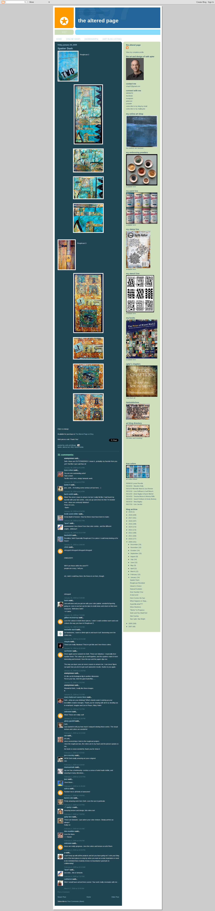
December (134, 544)
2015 (131, 524)
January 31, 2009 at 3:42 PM (74, 682)
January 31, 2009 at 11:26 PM (74, 718)
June (132, 562)
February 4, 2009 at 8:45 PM (74, 841)
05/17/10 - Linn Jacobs (134, 504)
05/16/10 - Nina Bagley (134, 502)
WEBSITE (129, 93)
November (134, 547)
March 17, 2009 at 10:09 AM (74, 888)
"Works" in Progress (137, 610)
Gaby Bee (68, 817)
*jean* (66, 523)
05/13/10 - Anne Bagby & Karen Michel (139, 494)
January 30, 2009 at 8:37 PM (74, 482)
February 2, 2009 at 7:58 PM (74, 814)
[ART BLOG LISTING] (112, 39)
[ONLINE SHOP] (73, 39)
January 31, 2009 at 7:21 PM (74, 694)
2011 (131, 536)
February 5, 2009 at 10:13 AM (74, 867)
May (132, 565)
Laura (66, 600)
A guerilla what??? (136, 604)
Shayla (67, 642)
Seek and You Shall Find (138, 613)
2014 (131, 527)
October (133, 550)
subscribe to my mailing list (135, 109)
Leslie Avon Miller (71, 514)
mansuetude (69, 767)
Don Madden (69, 831)
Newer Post (62, 897)
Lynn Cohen (68, 470)
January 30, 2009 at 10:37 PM (74, 533)
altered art (66, 447)
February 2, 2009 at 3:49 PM (74, 795)
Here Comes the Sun (137, 598)
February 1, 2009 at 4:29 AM (74, 753)
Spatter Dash (65, 48)
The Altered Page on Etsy (84, 434)
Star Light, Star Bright (137, 619)
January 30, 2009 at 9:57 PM (74, 521)
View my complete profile (135, 52)
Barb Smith (68, 494)
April (132, 568)
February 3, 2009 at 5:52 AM (74, 829)
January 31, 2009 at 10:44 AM (74, 639)
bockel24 (68, 535)
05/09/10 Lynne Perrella (134, 483)
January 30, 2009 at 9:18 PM (74, 511)
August (133, 556)
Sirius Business (135, 607)
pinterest (129, 101)
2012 (131, 533)
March (132, 571)
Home (89, 897)
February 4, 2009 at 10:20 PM (74, 850)
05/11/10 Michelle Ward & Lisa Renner (139, 489)
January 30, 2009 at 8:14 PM (74, 468)
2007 (131, 626)
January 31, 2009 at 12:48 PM (74, 671)
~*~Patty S (68, 807)
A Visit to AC (134, 595)
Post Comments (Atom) (75, 901)
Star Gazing (134, 616)
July (132, 559)
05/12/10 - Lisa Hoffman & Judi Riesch (139, 491)
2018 (131, 515)
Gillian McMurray (71, 618)
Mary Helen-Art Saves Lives (75, 697)
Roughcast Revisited (137, 583)
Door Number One (136, 592)
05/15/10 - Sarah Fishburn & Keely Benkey (141, 499)
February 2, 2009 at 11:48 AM (74, 786)
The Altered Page (98, 21)
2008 (131, 623)
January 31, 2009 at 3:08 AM (74, 545)
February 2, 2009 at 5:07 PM (74, 805)
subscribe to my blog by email (136, 106)
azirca (66, 789)
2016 (131, 521)
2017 (131, 518)
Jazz (65, 779)
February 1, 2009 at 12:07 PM (74, 777)
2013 (131, 530)
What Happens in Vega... (138, 601)
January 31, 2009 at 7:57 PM (74, 709)
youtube (129, 103)
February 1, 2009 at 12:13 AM (74, 733)
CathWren (68, 879)
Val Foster (68, 651)
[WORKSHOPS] (91, 39)
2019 (131, 512)
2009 (131, 542)
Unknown (68, 712)
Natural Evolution (136, 589)
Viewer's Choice (135, 586)
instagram (129, 98)
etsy (72, 447)
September (134, 553)
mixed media (78, 447)
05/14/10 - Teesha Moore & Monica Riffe (140, 496)
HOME (59, 39)
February (133, 574)
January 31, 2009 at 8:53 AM (74, 627)
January (133, 577)
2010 (131, 539)
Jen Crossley (69, 755)
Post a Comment (63, 892)
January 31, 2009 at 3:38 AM (74, 598)
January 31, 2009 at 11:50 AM (74, 648)
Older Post (115, 897)
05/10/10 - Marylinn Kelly (134, 486)
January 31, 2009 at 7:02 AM (74, 615)
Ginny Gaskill (69, 721)
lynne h (67, 485)
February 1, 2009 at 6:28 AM (74, 765)
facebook (129, 96)
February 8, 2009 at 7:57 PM (74, 876)
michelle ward (70, 630)
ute (65, 736)
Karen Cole (68, 798)
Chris (66, 547)
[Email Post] (78, 445)
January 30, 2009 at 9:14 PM (74, 491)
